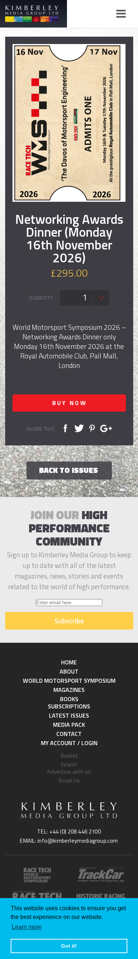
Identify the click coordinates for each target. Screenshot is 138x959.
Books (69, 698)
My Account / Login (69, 743)
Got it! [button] (69, 946)
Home (69, 662)
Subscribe (69, 620)
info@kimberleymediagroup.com (78, 840)
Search (69, 764)
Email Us (69, 780)
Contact (69, 733)
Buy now (69, 402)
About (69, 671)
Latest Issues (69, 715)
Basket (69, 755)
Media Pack (69, 724)
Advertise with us (69, 771)
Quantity (41, 298)
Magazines (69, 689)
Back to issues (68, 470)
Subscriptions (69, 706)
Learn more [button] (27, 927)
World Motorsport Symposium (69, 680)
